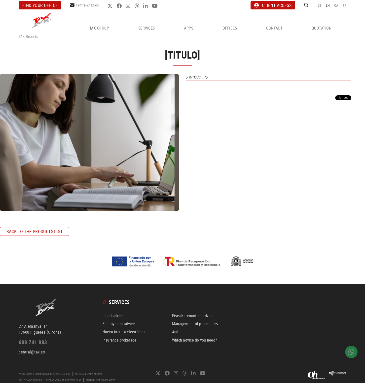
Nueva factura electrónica (124, 332)
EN (328, 5)
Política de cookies (30, 380)
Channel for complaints (100, 380)
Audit (176, 332)
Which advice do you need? (194, 340)
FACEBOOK (120, 5)
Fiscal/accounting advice (193, 315)
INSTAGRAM (129, 5)
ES (319, 5)
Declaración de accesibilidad (63, 380)
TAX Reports (28, 36)
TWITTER (111, 5)
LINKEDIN (146, 5)
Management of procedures (195, 323)
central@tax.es (87, 4)
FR (345, 5)
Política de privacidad (88, 374)
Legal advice (113, 315)
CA (336, 5)
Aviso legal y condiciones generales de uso (44, 374)
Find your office (40, 5)
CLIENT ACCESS (277, 5)
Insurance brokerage (120, 340)
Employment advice (119, 323)
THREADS (137, 5)
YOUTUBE (155, 5)
